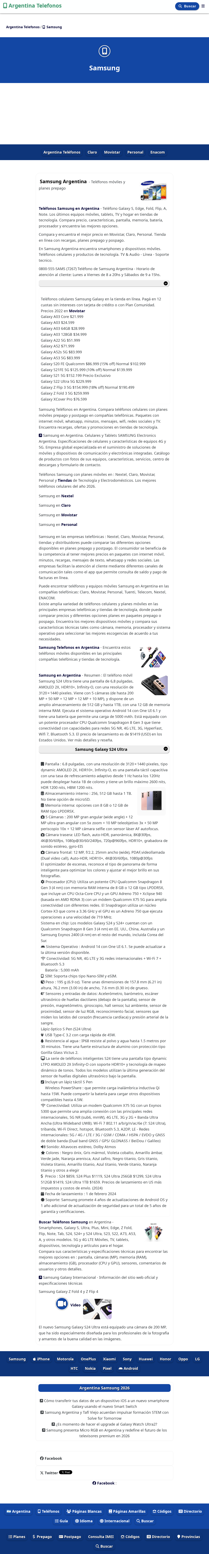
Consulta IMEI (101, 1536)
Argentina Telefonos (35, 5)
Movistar (112, 152)
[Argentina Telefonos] (203, 5)
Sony (127, 1358)
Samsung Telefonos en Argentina (69, 647)
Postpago (72, 1536)
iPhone (43, 1358)
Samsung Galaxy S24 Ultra (101, 749)
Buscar (190, 6)
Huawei (146, 1358)
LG (197, 1358)
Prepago (44, 1536)
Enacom (157, 152)
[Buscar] (181, 6)
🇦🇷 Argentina (18, 1511)
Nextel (67, 495)
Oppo (183, 1358)
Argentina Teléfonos (61, 152)
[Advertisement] (104, 113)
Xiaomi (109, 1358)
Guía (63, 1520)
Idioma (86, 1520)
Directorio (192, 1511)
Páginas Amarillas (129, 1511)
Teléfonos (50, 1511)
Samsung (17, 1358)
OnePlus (88, 1358)
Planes (18, 1536)
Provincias (190, 1536)
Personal (135, 152)
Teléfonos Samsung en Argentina (69, 208)
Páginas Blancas (86, 1511)
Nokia (90, 1368)
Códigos (163, 1511)
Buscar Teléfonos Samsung (64, 1221)
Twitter (51, 1472)
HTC (74, 1368)
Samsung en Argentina (60, 675)
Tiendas (65, 480)
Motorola (65, 1358)
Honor (165, 1358)
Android (130, 1368)
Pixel (107, 1368)
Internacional (116, 1520)
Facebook (53, 1458)
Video (75, 1304)
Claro (92, 152)
